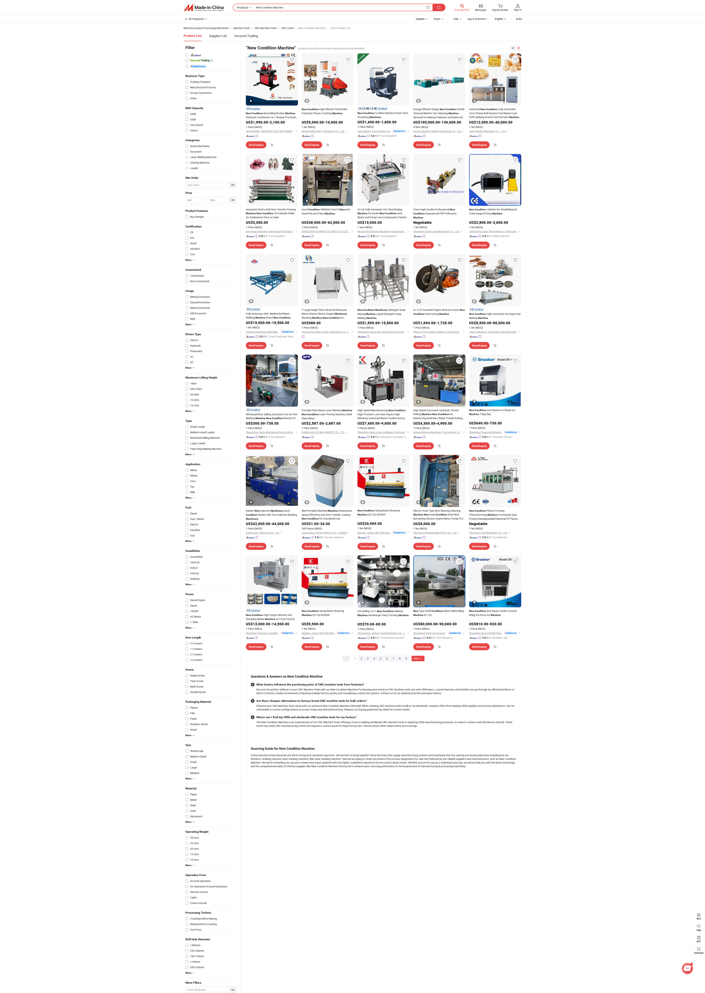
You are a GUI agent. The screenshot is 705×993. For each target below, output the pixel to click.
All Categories (196, 19)
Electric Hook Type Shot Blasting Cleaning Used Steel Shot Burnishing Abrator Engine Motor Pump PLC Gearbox (438, 514)
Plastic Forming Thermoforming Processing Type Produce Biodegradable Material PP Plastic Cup (493, 515)
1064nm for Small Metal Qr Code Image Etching (493, 211)
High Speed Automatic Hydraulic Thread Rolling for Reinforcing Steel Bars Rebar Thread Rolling (437, 414)
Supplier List (218, 36)
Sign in (517, 9)
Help (455, 19)
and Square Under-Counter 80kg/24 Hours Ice (493, 613)
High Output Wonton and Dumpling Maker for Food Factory (270, 617)
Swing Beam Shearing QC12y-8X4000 (323, 613)
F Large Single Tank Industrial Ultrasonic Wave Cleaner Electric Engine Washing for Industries (324, 314)
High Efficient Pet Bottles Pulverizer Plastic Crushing (324, 111)
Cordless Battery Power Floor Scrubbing (382, 115)
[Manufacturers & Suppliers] (204, 7)
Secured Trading (246, 36)
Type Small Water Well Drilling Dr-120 (438, 613)
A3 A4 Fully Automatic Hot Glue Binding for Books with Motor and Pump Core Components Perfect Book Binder (382, 213)
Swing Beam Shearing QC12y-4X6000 (378, 512)
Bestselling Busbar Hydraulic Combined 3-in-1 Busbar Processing (272, 115)
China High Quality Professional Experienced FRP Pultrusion (435, 213)
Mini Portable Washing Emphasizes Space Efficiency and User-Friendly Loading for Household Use (327, 514)
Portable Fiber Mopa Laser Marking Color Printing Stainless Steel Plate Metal (327, 414)
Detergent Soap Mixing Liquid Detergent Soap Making (381, 314)
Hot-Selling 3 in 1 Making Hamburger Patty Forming (383, 613)
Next (417, 658)
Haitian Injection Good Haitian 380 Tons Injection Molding (271, 514)
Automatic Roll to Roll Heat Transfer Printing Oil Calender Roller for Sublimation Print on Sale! (271, 213)
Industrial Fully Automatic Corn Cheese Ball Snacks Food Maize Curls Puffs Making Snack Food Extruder (494, 113)
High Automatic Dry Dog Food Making (494, 316)
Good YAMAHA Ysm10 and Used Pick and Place (326, 211)
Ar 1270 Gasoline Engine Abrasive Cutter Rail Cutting (439, 312)
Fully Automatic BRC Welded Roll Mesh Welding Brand (268, 315)
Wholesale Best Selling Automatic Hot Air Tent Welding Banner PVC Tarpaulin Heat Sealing (271, 416)
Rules (519, 19)
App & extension (476, 19)
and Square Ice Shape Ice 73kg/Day (492, 412)
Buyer (437, 19)
